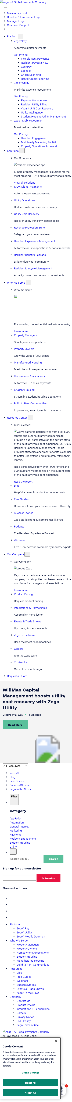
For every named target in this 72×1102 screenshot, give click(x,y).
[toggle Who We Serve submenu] (28, 282)
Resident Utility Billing (34, 104)
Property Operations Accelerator (40, 146)
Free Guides (21, 499)
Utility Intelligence (32, 112)
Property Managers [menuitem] (28, 944)
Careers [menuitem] (21, 1013)
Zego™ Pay (20, 41)
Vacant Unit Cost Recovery (37, 108)
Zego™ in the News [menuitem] (28, 993)
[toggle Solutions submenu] (22, 150)
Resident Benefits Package (30, 255)
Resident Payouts (34, 62)
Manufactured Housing (28, 362)
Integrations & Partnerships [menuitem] (33, 1009)
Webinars (19, 540)
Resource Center (17, 417)
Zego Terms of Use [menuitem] (28, 1025)
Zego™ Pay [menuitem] (23, 928)
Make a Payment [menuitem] (17, 13)
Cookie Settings (30, 1072)
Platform (12, 36)
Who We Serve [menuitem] (19, 940)
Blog (17, 485)
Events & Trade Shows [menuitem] (30, 989)
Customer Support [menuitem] (18, 25)
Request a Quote (17, 676)
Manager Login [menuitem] (16, 21)
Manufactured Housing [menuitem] (30, 960)
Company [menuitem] (15, 997)
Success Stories (23, 513)
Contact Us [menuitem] (23, 1001)
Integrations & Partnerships (30, 608)
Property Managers (25, 335)
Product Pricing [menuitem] (26, 1005)
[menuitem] (8, 29)
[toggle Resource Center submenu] (30, 417)
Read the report (23, 481)
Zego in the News (24, 635)
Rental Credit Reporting (35, 79)
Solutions (13, 151)
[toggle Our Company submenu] (27, 554)
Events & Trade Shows (27, 621)
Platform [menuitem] (15, 924)
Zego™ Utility (21, 83)
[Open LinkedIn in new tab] (12, 911)
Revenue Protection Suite (29, 227)
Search (53, 858)
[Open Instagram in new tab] (12, 917)
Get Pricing (21, 54)
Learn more (21, 331)
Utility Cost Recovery (26, 214)
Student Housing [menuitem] (27, 956)
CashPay (26, 67)
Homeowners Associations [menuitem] (33, 952)
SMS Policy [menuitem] (24, 1021)
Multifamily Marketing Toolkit (38, 142)
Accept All (30, 1092)
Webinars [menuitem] (22, 981)
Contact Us (20, 662)
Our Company (15, 554)
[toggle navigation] (5, 7)
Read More (15, 724)
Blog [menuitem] (19, 973)
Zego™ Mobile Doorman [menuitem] (31, 936)
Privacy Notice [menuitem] (25, 1017)
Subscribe (48, 878)
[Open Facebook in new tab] (12, 898)
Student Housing (24, 390)
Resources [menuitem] (16, 969)
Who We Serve (16, 282)
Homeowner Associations (29, 376)
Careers (18, 649)
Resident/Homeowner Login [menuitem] (24, 17)
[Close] (56, 1041)
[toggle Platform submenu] (20, 36)
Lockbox (26, 71)
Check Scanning (31, 75)
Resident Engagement (34, 138)
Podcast (19, 526)
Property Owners (24, 349)
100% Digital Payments (28, 186)
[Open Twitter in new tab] (12, 905)
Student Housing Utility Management (43, 116)
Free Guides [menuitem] (24, 977)
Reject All (30, 1082)
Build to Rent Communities (30, 403)
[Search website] (2, 6)
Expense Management (34, 100)
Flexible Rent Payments (35, 58)
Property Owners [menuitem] (27, 948)
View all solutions (24, 182)
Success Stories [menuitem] (26, 985)
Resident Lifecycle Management (33, 268)
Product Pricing (23, 594)
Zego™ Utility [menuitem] (24, 932)
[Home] (23, 2)
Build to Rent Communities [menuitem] (33, 964)
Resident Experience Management (34, 241)
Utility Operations (24, 200)
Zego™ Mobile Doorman (28, 120)
